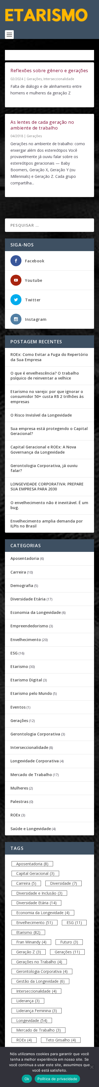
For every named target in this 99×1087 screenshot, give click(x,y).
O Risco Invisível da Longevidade (41, 415)
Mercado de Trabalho (31, 774)
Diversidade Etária (28, 599)
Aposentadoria (24, 558)
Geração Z (28, 951)
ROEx (15, 815)
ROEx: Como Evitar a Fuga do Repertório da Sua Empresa (49, 357)
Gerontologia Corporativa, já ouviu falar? (44, 468)
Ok (26, 1079)
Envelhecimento (25, 639)
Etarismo (19, 666)
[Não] (91, 1067)
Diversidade (63, 883)
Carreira (18, 572)
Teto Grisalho (61, 1040)
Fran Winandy (31, 942)
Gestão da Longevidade (40, 981)
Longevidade (31, 1020)
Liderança (28, 1000)
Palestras (19, 801)
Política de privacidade (57, 1079)
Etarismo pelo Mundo (31, 693)
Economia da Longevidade (35, 612)
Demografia (21, 585)
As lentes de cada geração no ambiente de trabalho (42, 125)
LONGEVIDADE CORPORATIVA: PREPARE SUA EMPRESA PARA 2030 (47, 486)
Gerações (34, 79)
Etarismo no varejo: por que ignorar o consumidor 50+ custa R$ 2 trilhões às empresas (47, 396)
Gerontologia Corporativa (35, 734)
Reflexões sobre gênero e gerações (49, 71)
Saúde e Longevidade (30, 828)
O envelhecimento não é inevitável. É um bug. (49, 505)
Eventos (18, 707)
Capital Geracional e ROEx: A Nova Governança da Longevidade (43, 449)
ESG (14, 653)
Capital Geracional (35, 873)
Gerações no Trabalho (39, 961)
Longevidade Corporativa (34, 760)
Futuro (69, 942)
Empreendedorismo (29, 625)
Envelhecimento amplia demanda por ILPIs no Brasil (46, 523)
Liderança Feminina (36, 1010)
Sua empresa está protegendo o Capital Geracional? (49, 431)
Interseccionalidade (58, 79)
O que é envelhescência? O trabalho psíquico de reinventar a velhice (44, 375)
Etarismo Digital (26, 679)
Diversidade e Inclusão (39, 893)
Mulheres (19, 788)
